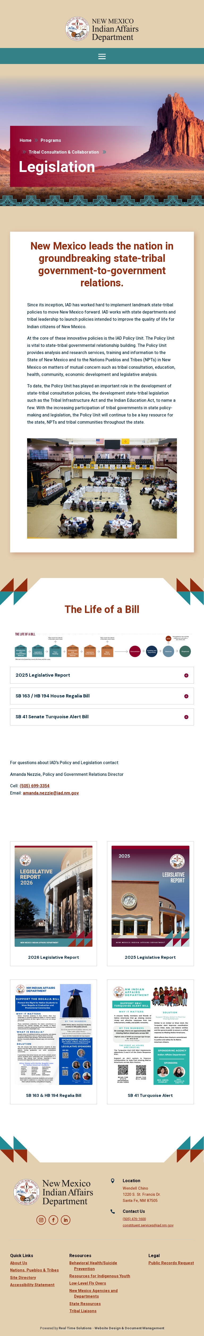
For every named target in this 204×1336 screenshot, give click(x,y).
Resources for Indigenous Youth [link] (99, 1276)
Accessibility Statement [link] (32, 1285)
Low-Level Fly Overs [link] (87, 1283)
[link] (102, 29)
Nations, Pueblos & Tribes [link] (34, 1270)
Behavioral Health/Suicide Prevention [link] (93, 1266)
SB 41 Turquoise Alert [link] (150, 1095)
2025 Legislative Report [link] (150, 957)
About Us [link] (18, 1263)
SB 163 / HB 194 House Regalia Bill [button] (53, 696)
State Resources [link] (85, 1304)
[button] (102, 56)
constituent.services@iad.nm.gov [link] (148, 1225)
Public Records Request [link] (171, 1263)
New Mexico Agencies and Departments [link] (93, 1293)
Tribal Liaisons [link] (82, 1311)
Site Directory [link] (23, 1278)
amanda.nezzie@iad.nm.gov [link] (51, 793)
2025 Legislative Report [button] (43, 675)
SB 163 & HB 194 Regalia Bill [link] (53, 1095)
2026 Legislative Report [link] (53, 957)
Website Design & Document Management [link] (129, 1328)
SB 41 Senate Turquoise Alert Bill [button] (52, 717)
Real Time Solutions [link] (75, 1328)
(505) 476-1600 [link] (134, 1219)
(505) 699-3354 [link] (34, 786)
